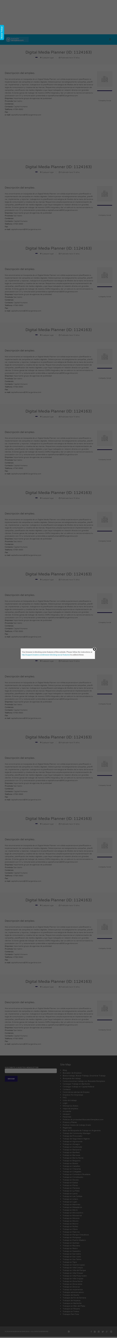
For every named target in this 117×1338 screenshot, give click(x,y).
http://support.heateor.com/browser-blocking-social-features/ (46, 655)
